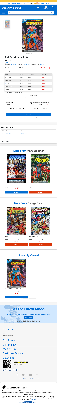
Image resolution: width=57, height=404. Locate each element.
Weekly (19, 321)
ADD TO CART (28, 114)
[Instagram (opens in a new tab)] (37, 375)
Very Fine (8, 80)
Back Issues (36, 321)
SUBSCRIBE (28, 318)
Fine (7, 83)
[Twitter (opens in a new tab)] (23, 375)
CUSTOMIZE (21, 402)
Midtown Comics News (8, 335)
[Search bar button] (52, 12)
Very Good (9, 86)
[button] (38, 8)
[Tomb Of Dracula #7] (40, 168)
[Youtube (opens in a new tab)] (30, 375)
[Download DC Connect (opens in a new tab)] (29, 369)
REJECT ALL (35, 402)
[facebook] (17, 375)
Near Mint (8, 77)
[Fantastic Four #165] (40, 221)
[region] (5, 170)
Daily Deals (27, 321)
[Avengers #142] (16, 221)
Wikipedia (5, 333)
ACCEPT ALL (28, 402)
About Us (8, 329)
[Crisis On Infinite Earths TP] (16, 168)
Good (7, 89)
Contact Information (7, 332)
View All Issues (28, 53)
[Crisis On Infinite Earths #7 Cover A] (16, 273)
